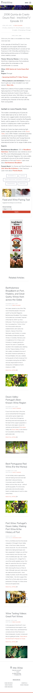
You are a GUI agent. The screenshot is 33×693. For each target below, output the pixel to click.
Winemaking (21, 30)
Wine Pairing (8, 685)
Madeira (18, 160)
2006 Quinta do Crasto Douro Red (17, 69)
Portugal (28, 30)
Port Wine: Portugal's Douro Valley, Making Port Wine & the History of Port (16, 528)
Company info (17, 675)
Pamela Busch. (18, 171)
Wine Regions (9, 687)
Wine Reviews (9, 683)
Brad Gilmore (18, 25)
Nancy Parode (16, 408)
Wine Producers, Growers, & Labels (16, 179)
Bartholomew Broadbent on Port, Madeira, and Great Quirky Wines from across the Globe (15, 293)
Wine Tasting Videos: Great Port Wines (16, 615)
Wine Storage (24, 685)
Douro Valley (15, 429)
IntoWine (7, 2)
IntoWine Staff (16, 537)
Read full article (11, 370)
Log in (17, 672)
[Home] (2, 2)
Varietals (24, 683)
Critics (5, 28)
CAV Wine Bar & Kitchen (9, 168)
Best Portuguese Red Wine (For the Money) (16, 465)
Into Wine (18, 667)
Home (3, 7)
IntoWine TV (11, 28)
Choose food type (6, 207)
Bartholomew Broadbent (13, 163)
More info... (10, 85)
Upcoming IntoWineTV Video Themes (15, 77)
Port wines (23, 427)
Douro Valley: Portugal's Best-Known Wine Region (16, 399)
